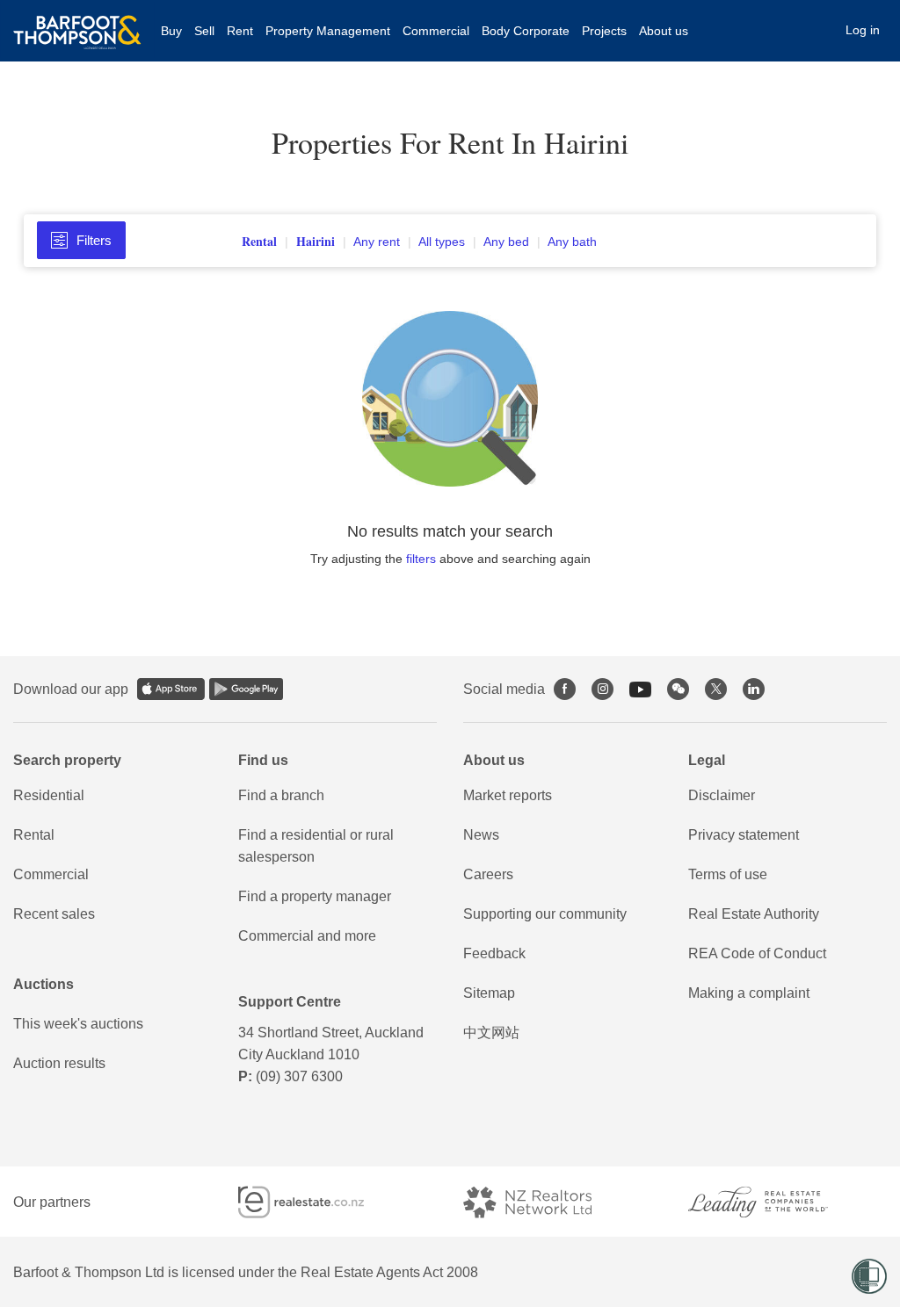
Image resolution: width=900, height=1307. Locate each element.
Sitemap (489, 993)
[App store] (171, 689)
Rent (240, 31)
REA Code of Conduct (757, 953)
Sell (204, 31)
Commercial (436, 31)
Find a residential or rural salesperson (316, 845)
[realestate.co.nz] (317, 1202)
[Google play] (246, 689)
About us (663, 31)
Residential (48, 795)
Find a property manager (314, 896)
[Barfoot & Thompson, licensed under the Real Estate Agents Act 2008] (77, 22)
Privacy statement (743, 834)
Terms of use (727, 874)
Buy (171, 31)
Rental (33, 834)
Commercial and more (307, 935)
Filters (94, 240)
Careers (488, 874)
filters (421, 559)
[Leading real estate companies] (775, 1202)
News (481, 834)
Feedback (494, 953)
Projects (604, 31)
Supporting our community (545, 913)
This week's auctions (78, 1023)
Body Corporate (526, 31)
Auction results (59, 1063)
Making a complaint (748, 993)
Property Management (327, 31)
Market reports (507, 795)
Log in (863, 30)
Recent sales (54, 913)
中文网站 (491, 1032)
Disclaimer (721, 795)
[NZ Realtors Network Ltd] (543, 1202)
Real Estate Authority (753, 913)
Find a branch (281, 795)
